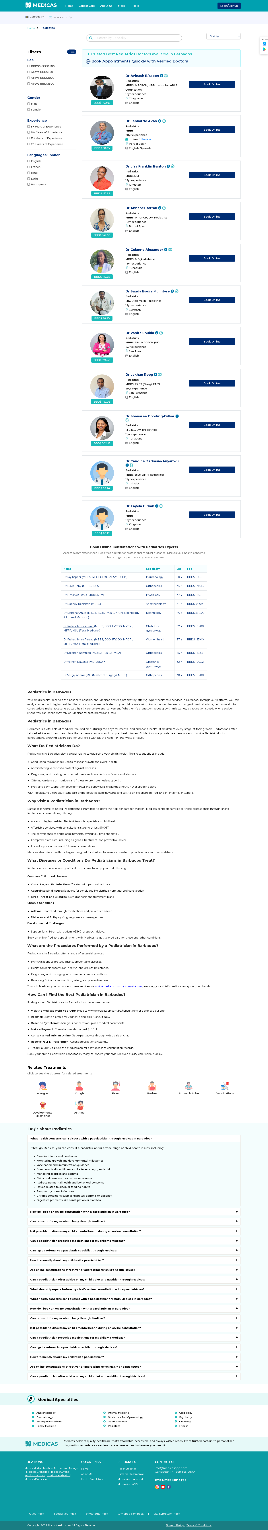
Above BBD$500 (42, 72)
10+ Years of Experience (47, 132)
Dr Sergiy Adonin (74, 675)
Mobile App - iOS (128, 1484)
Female (36, 109)
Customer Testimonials (131, 1473)
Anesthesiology (45, 1412)
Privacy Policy (175, 1525)
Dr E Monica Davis (75, 595)
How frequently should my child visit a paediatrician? (67, 1260)
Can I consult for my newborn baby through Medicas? (67, 1221)
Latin (34, 178)
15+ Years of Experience (46, 138)
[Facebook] (169, 1488)
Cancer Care (87, 5)
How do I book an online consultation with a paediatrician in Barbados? (80, 1211)
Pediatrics (114, 1425)
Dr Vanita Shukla (140, 333)
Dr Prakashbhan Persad (78, 626)
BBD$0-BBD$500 (43, 66)
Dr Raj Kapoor (72, 577)
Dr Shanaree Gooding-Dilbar (150, 416)
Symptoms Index (97, 1513)
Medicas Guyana (59, 1471)
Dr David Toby (72, 586)
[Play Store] (264, 51)
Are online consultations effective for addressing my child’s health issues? (82, 1270)
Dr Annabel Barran (141, 208)
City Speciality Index (130, 1513)
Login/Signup (229, 5)
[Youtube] (163, 1488)
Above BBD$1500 (42, 83)
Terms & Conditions (199, 1525)
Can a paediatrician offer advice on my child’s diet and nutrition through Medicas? (87, 1279)
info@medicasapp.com (171, 1468)
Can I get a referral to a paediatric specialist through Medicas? (74, 1250)
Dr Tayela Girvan (140, 506)
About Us (106, 5)
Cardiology (185, 1412)
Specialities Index (65, 1513)
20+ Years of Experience (47, 144)
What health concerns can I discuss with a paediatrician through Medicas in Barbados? (91, 1138)
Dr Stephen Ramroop (77, 652)
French (35, 167)
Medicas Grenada (36, 1471)
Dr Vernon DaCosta (76, 661)
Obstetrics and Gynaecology (125, 1417)
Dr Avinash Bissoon (142, 76)
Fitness (183, 1425)
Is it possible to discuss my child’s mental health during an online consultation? (85, 1231)
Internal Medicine (118, 1412)
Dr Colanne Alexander (144, 250)
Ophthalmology (117, 1421)
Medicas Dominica (36, 1479)
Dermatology (44, 1417)
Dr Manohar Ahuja (75, 612)
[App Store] (264, 45)
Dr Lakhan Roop (139, 375)
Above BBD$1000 (43, 77)
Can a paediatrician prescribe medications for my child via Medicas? (77, 1240)
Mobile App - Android (130, 1479)
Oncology (185, 1421)
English (36, 161)
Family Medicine (46, 1425)
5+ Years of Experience (46, 126)
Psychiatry (185, 1417)
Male (34, 103)
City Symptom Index (167, 1513)
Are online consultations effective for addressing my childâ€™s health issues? (85, 1366)
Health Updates (127, 1468)
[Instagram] (157, 1488)
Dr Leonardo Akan (141, 121)
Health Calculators (92, 1479)
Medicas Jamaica (35, 1475)
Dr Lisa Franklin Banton (146, 166)
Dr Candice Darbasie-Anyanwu (152, 461)
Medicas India (33, 1468)
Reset (72, 51)
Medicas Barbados (58, 1475)
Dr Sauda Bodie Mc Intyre (148, 291)
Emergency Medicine (49, 1421)
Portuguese (38, 184)
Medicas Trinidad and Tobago (60, 1468)
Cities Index (36, 1513)
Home (69, 5)
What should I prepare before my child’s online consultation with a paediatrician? (87, 1289)
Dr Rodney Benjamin (77, 604)
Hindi (34, 172)
